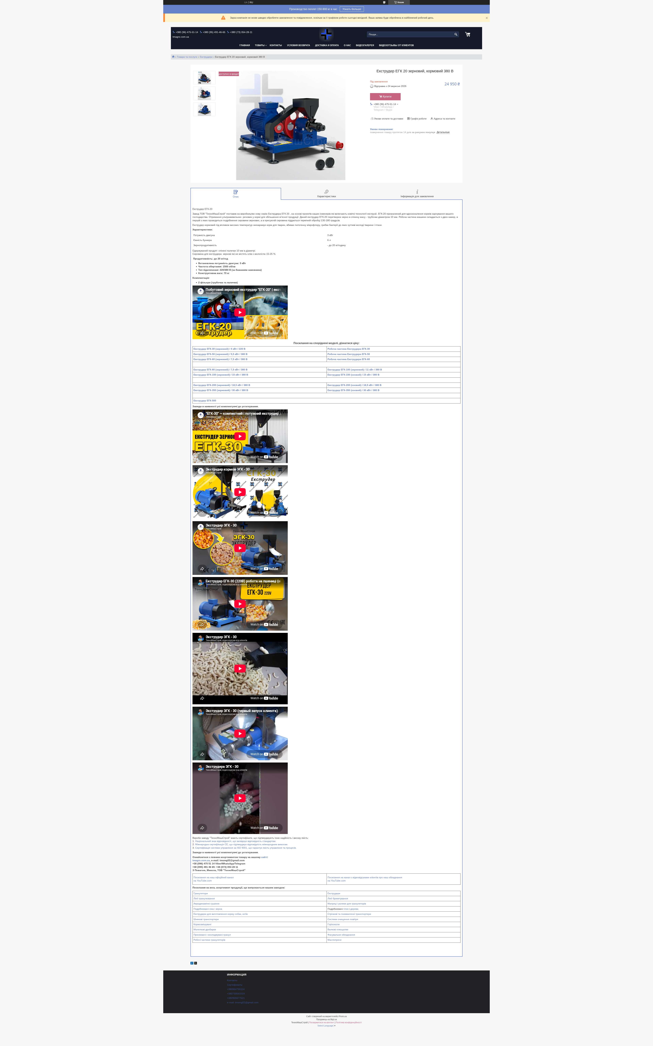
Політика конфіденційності (349, 1022)
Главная (244, 45)
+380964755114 (236, 989)
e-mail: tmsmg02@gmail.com (242, 1002)
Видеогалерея (365, 45)
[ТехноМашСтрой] (326, 34)
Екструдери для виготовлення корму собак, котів (221, 914)
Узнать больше (351, 9)
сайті (264, 857)
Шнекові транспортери (206, 919)
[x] (195, 963)
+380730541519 (236, 993)
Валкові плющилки (338, 929)
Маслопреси (334, 939)
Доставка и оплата (327, 45)
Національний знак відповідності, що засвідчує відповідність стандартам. (235, 841)
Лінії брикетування (338, 898)
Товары (260, 45)
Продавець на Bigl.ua (326, 1019)
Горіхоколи (334, 924)
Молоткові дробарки (205, 929)
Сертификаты (234, 984)
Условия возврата (298, 45)
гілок (345, 908)
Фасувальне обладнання (341, 934)
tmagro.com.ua (201, 860)
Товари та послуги (187, 56)
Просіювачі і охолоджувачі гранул (212, 934)
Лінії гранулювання (204, 898)
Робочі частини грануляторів (209, 939)
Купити (387, 96)
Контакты (276, 45)
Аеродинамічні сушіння (206, 903)
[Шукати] (456, 34)
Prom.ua (343, 1016)
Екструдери (206, 56)
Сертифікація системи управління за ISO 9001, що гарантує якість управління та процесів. (245, 847)
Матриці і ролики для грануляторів (347, 903)
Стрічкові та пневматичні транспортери (349, 914)
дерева (354, 908)
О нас (347, 45)
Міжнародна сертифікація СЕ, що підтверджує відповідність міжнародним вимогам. (241, 844)
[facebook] (191, 963)
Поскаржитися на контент (321, 1022)
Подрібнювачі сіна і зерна (208, 908)
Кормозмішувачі (202, 924)
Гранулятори (201, 893)
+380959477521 (236, 998)
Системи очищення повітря (343, 919)
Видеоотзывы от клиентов (396, 45)
